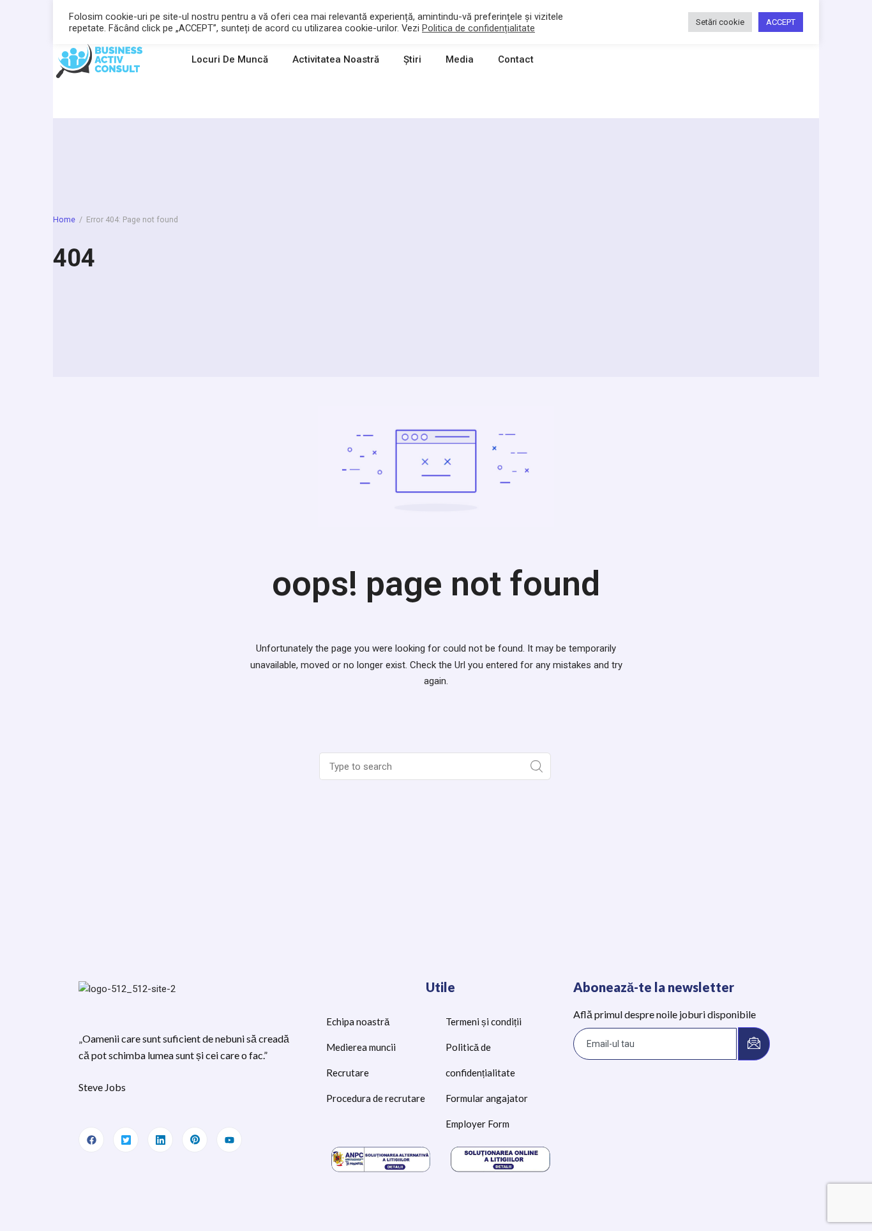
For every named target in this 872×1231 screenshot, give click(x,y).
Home (64, 219)
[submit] (754, 1043)
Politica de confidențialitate (478, 28)
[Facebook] (91, 1139)
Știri (412, 59)
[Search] (537, 766)
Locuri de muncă (230, 59)
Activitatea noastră (335, 59)
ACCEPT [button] (780, 22)
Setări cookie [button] (720, 22)
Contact (516, 59)
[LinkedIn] (160, 1139)
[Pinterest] (194, 1139)
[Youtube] (229, 1139)
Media (460, 59)
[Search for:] (422, 766)
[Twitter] (126, 1139)
